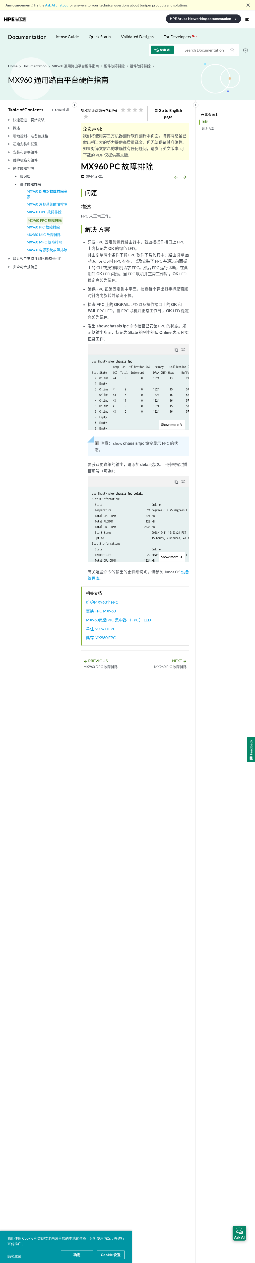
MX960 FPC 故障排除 (45, 220)
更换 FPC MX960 (101, 610)
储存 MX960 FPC (101, 637)
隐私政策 (14, 1256)
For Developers (180, 36)
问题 (205, 122)
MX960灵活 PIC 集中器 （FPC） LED (118, 619)
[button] (239, 1233)
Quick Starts (100, 36)
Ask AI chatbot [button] (56, 5)
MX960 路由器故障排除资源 (47, 194)
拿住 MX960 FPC (101, 628)
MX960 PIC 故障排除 (43, 227)
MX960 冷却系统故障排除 (47, 204)
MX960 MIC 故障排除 (44, 234)
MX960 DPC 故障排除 (44, 212)
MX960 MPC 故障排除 (44, 242)
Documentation (27, 36)
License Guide (66, 36)
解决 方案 (208, 129)
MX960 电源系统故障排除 (47, 250)
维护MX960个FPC (102, 602)
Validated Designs (137, 36)
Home (13, 66)
